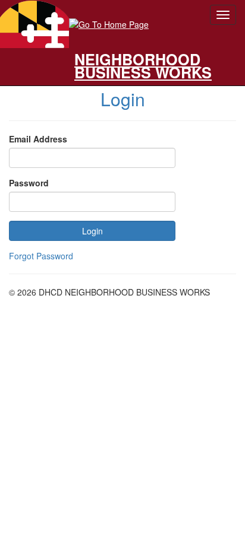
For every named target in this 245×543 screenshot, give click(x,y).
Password (29, 183)
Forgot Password (41, 256)
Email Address (38, 139)
